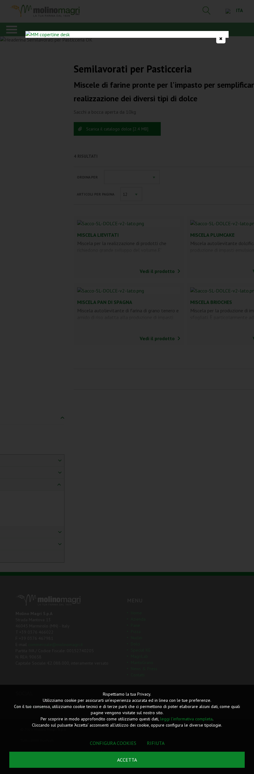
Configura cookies (113, 743)
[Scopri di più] (127, 34)
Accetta (127, 760)
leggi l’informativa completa (186, 719)
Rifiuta (155, 743)
